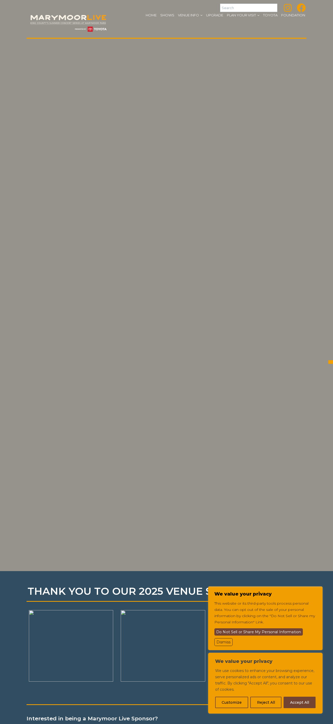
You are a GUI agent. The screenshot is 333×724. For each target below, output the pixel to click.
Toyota (270, 15)
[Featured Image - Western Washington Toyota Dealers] (71, 646)
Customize (232, 702)
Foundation (293, 15)
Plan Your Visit (241, 15)
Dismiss (223, 642)
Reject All (266, 702)
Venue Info (188, 15)
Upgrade (214, 15)
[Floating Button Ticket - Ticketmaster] (330, 362)
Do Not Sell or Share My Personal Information (258, 632)
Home (151, 15)
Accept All (299, 702)
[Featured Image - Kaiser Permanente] (163, 646)
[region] (265, 683)
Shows (167, 15)
